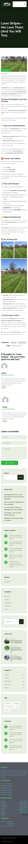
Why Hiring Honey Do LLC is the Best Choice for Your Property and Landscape (14, 497)
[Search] (21, 621)
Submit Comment (10, 463)
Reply (4, 387)
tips (17, 706)
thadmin (4, 73)
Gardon (3, 373)
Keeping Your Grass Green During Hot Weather (16, 537)
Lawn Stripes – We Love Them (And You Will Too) (16, 550)
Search (6, 473)
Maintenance (22, 342)
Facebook (3, 830)
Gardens (6, 599)
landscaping (9, 706)
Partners (6, 609)
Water (7, 710)
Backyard (14, 342)
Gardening (18, 345)
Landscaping (7, 602)
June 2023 (7, 581)
